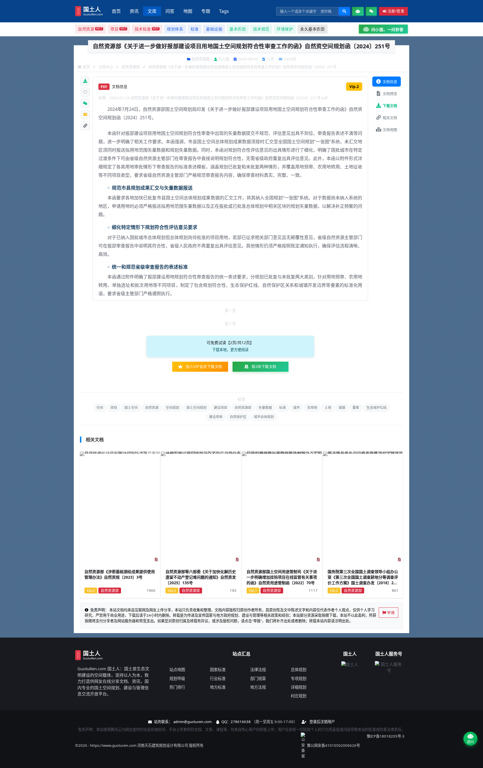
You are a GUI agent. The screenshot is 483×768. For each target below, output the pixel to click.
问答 (169, 11)
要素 (355, 407)
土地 (328, 407)
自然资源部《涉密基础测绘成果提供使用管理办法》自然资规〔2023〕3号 (119, 574)
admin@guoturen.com (192, 721)
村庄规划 (298, 695)
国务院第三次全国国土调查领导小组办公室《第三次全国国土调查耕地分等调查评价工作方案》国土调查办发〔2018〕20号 (363, 580)
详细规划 (298, 687)
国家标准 (218, 669)
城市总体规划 (264, 416)
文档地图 (390, 129)
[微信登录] (371, 11)
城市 (296, 407)
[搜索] (344, 11)
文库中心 (106, 66)
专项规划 (298, 678)
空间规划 (172, 407)
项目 (113, 407)
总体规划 (298, 669)
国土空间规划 (196, 407)
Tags (224, 11)
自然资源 (151, 407)
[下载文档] (85, 81)
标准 (282, 407)
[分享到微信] (85, 103)
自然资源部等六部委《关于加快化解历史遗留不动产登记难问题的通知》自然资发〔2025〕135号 (200, 577)
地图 (187, 11)
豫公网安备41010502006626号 (333, 745)
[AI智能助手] (358, 11)
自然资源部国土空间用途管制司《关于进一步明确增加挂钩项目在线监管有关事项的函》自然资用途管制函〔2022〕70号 (282, 577)
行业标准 (218, 678)
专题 (205, 11)
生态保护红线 (376, 407)
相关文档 (390, 117)
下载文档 (390, 105)
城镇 (341, 407)
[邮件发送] (85, 114)
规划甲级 (177, 678)
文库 (152, 11)
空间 (99, 407)
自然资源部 (131, 66)
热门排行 (177, 687)
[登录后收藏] (85, 92)
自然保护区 (238, 416)
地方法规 (258, 687)
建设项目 (220, 407)
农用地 (312, 407)
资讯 (134, 11)
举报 (391, 612)
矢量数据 (265, 407)
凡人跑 (223, 58)
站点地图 (177, 669)
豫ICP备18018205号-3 (385, 736)
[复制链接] (85, 125)
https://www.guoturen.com (113, 745)
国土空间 (131, 407)
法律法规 (258, 669)
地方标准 (218, 687)
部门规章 (258, 678)
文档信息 (390, 81)
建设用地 (215, 416)
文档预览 (390, 93)
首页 (116, 11)
